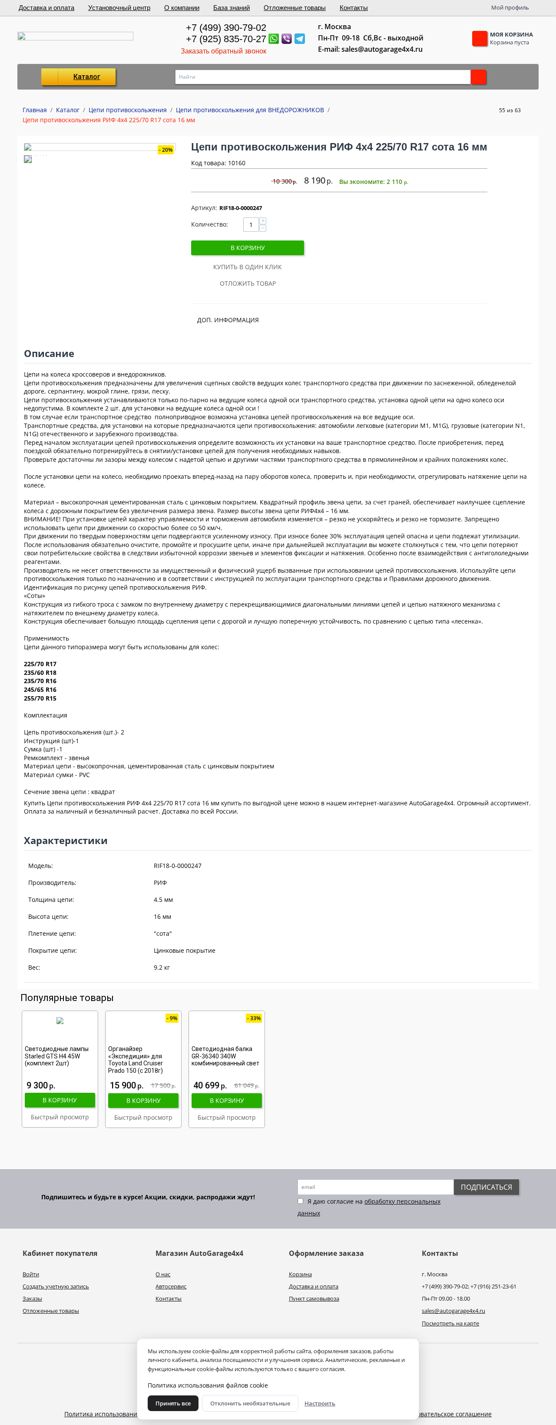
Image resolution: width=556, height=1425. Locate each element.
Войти (31, 1274)
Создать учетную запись (56, 1286)
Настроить (319, 1403)
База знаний (231, 7)
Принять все (173, 1403)
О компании (181, 7)
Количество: (209, 224)
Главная (35, 110)
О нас (163, 1274)
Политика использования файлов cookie (124, 1414)
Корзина (300, 1274)
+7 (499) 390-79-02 (226, 27)
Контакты (354, 7)
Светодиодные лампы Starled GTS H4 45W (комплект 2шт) (57, 1056)
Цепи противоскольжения (128, 110)
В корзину (248, 248)
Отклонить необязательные (250, 1403)
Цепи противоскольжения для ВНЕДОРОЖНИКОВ (250, 110)
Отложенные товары (295, 7)
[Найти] (478, 77)
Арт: (204, 207)
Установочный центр (119, 7)
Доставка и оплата (46, 7)
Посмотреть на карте (450, 1323)
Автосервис (171, 1286)
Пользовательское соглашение (445, 1414)
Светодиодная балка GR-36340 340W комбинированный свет (225, 1056)
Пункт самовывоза (314, 1298)
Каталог (86, 77)
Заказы (32, 1298)
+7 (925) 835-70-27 (226, 39)
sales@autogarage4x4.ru (453, 1311)
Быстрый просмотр (60, 1117)
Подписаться (486, 1187)
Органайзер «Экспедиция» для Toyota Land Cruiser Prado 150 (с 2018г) (135, 1059)
